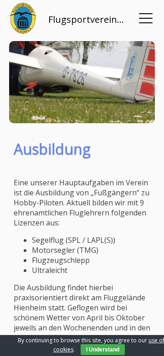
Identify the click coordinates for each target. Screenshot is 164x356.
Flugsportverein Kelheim (86, 19)
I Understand (102, 349)
